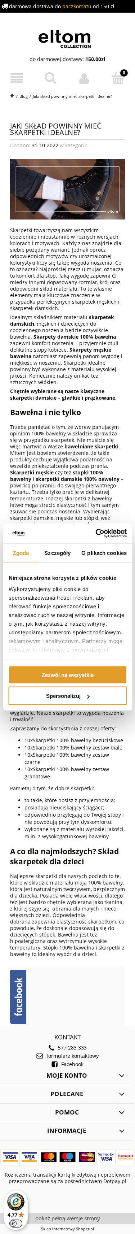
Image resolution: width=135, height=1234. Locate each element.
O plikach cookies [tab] (104, 552)
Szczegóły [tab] (57, 552)
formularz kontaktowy (72, 1056)
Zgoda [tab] (21, 552)
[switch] (15, 1224)
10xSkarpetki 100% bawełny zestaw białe (73, 747)
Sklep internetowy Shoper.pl (67, 1228)
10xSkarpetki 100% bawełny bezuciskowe (73, 740)
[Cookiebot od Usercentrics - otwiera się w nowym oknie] (96, 533)
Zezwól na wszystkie (68, 675)
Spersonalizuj (63, 696)
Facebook (72, 1064)
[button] (17, 78)
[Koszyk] (118, 78)
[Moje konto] (85, 78)
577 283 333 (72, 1047)
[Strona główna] (67, 38)
